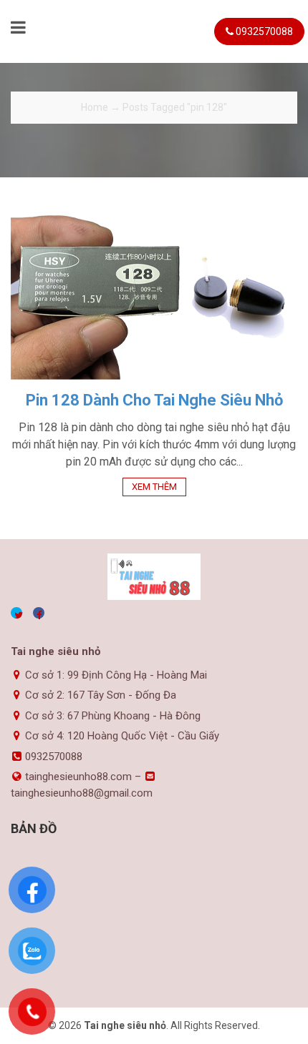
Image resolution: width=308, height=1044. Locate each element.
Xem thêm (154, 486)
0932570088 (263, 31)
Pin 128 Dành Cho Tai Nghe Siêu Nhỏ (154, 400)
